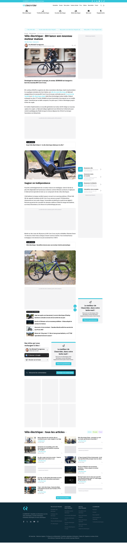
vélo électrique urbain (38, 96)
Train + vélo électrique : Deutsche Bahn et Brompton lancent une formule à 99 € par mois (49, 488)
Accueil (26, 33)
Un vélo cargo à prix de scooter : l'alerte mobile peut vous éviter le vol (49, 458)
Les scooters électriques (70, 515)
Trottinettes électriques (98, 522)
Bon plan (95, 432)
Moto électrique (75, 13)
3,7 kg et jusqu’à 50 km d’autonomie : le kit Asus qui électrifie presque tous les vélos (90, 458)
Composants (36, 42)
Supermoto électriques (84, 528)
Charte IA (81, 536)
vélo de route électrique (58, 92)
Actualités (55, 5)
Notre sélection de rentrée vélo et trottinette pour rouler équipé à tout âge (49, 438)
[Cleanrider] (30, 5)
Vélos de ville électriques (56, 521)
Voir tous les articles (63, 497)
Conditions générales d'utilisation (69, 536)
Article (89, 432)
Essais (61, 5)
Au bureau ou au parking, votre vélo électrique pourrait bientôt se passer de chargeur (48, 448)
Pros (80, 5)
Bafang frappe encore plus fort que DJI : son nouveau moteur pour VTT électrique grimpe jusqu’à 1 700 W (89, 478)
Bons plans (67, 5)
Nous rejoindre (96, 514)
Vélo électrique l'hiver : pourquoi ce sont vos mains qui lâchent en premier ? (89, 438)
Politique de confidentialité (53, 536)
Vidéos (85, 5)
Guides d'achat (74, 5)
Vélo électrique (26, 13)
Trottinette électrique (43, 13)
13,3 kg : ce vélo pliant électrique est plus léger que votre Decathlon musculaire (50, 478)
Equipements (41, 441)
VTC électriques (54, 523)
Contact (94, 512)
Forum (96, 5)
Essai (100, 432)
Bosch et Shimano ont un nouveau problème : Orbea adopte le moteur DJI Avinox (88, 468)
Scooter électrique (60, 13)
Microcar (88, 13)
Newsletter (91, 5)
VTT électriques (54, 518)
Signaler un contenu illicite (91, 536)
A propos (95, 509)
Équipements (101, 13)
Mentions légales (40, 536)
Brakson (77, 538)
